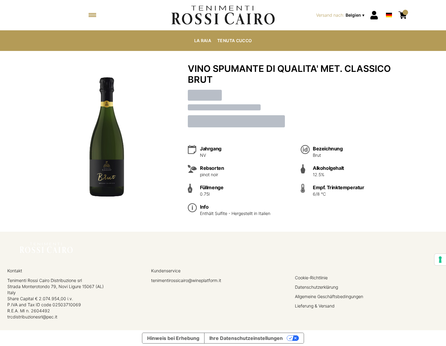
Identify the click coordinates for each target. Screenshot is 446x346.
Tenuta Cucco (234, 40)
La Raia (202, 40)
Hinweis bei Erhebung (173, 338)
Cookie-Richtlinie (311, 277)
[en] (389, 7)
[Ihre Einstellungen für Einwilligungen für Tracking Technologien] (440, 259)
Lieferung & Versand (315, 305)
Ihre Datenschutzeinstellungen (246, 338)
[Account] (374, 15)
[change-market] (341, 15)
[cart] (402, 15)
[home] (222, 15)
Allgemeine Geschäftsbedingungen (329, 296)
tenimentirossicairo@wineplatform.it (186, 280)
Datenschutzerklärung (316, 287)
